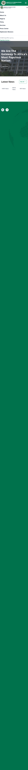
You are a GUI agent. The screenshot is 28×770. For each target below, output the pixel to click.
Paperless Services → (5, 40)
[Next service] (7, 109)
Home (2, 12)
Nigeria (2, 19)
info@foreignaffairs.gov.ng (6, 38)
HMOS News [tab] (14, 88)
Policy (2, 22)
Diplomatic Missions (6, 32)
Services (2, 25)
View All (22, 81)
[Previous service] (2, 109)
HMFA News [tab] (5, 88)
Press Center (4, 28)
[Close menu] (27, 7)
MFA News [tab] (23, 88)
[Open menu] (26, 3)
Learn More (5, 66)
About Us (3, 15)
